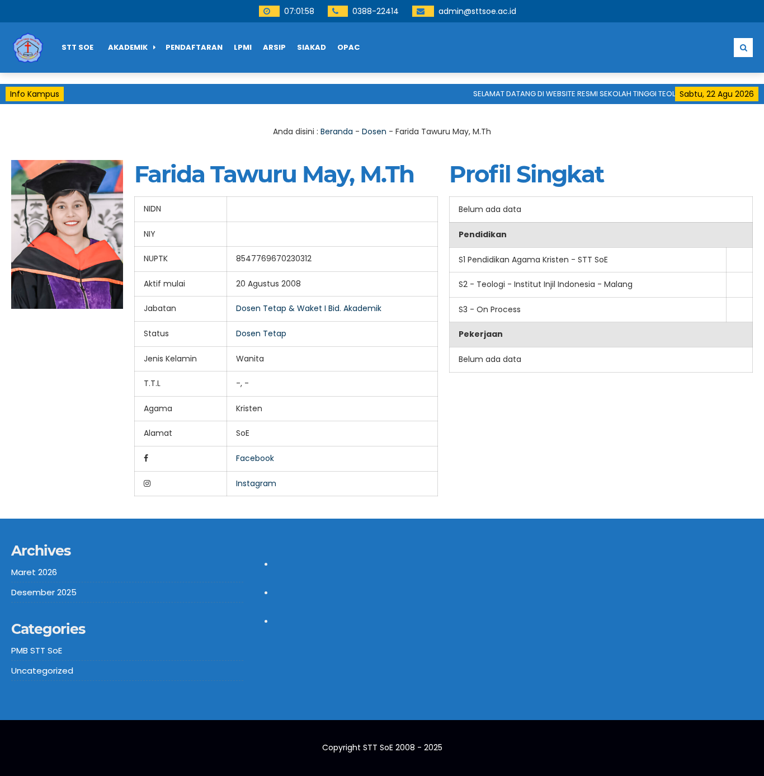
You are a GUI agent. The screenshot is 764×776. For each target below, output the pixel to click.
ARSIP (274, 47)
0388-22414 (375, 11)
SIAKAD (311, 47)
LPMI (243, 47)
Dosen (374, 131)
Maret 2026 (34, 572)
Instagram (256, 483)
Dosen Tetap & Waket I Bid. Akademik (308, 308)
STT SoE (77, 47)
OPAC (348, 47)
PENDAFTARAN (194, 47)
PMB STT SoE (36, 650)
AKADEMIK (128, 47)
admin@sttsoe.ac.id (477, 11)
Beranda (336, 131)
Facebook (255, 458)
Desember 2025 (44, 592)
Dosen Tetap (261, 333)
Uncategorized (42, 670)
